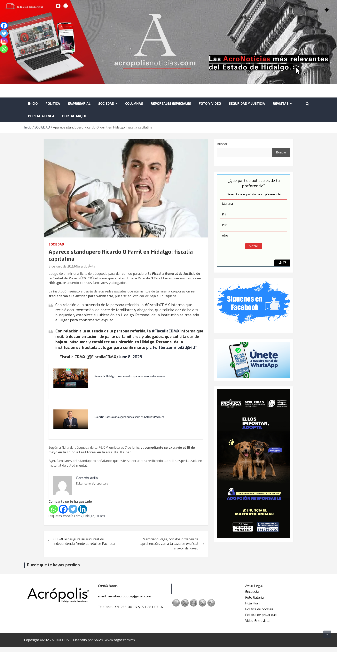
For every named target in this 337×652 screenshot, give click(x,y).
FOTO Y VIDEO (210, 103)
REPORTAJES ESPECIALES (171, 103)
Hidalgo (88, 516)
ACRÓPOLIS (60, 640)
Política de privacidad (261, 615)
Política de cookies (259, 609)
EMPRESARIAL (79, 103)
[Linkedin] (82, 509)
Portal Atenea (41, 116)
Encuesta (252, 591)
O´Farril (101, 516)
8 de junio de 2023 (62, 266)
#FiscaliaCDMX (165, 331)
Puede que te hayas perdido (53, 565)
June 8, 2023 (130, 357)
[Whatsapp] (53, 509)
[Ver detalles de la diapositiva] (253, 463)
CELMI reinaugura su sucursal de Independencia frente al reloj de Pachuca (84, 541)
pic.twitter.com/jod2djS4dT (171, 347)
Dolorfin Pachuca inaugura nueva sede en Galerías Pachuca (129, 417)
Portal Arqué (74, 116)
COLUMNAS (134, 103)
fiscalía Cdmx (72, 516)
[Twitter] (72, 509)
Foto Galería (254, 597)
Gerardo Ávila (85, 266)
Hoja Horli (252, 603)
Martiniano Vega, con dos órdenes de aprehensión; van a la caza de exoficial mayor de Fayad (169, 544)
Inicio (33, 103)
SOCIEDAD (106, 103)
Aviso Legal (254, 586)
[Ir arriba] (327, 634)
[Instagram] (4, 41)
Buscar (222, 144)
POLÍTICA (52, 103)
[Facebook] (63, 509)
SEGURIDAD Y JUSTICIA (247, 103)
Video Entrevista (257, 620)
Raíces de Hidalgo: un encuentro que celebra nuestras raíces (130, 376)
